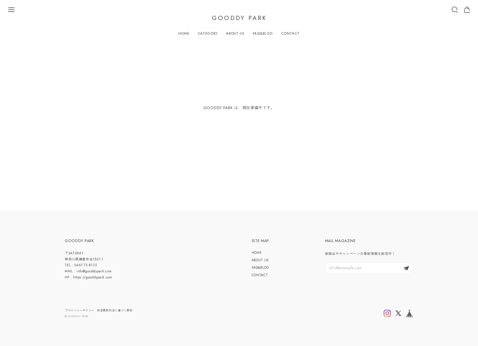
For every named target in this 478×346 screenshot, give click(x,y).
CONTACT (290, 33)
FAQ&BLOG (263, 33)
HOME (183, 33)
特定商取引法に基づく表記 (115, 310)
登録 (406, 268)
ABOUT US (235, 33)
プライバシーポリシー (79, 310)
